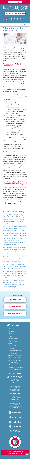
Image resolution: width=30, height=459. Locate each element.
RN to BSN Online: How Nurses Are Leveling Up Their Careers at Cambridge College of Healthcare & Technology (15, 266)
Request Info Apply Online (17, 13)
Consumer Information (16, 367)
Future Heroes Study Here (15, 2)
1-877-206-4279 (17, 19)
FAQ (10, 343)
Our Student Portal (15, 370)
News (11, 334)
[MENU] (27, 24)
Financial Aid (13, 353)
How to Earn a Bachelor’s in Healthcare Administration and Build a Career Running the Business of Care (14, 259)
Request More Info (16, 313)
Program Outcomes (15, 360)
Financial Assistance (15, 355)
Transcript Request (15, 351)
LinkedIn (16, 422)
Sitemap (11, 348)
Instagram (16, 417)
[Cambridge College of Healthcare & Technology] (15, 8)
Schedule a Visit (16, 306)
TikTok (16, 431)
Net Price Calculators (15, 358)
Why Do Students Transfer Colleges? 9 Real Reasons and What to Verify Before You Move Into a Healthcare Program (15, 228)
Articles (11, 331)
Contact (11, 329)
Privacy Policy (13, 346)
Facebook (16, 412)
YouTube (16, 426)
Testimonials (13, 341)
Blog (10, 336)
